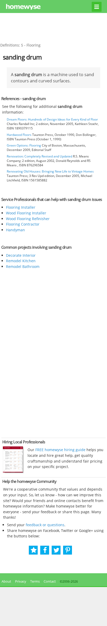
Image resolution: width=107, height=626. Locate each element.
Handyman (15, 229)
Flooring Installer (20, 207)
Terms (35, 581)
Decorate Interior (21, 255)
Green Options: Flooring (24, 145)
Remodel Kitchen (21, 260)
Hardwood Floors (19, 135)
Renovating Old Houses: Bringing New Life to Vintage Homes (50, 171)
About (5, 581)
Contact (50, 581)
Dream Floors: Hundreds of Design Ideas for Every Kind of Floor (52, 119)
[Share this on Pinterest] (67, 550)
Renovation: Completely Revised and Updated (39, 156)
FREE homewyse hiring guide (59, 449)
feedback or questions (45, 524)
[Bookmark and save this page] (34, 550)
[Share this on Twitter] (56, 550)
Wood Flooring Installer (26, 212)
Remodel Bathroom (22, 266)
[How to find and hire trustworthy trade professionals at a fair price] (13, 472)
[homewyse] (53, 7)
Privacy (20, 581)
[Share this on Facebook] (45, 550)
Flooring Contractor (22, 224)
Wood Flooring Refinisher (28, 218)
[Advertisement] (53, 27)
